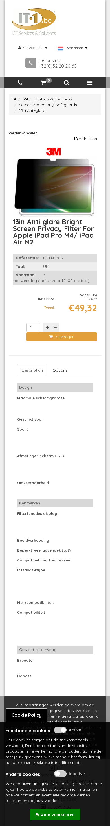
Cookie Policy (26, 715)
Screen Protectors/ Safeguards (48, 104)
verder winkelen (23, 133)
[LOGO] (34, 21)
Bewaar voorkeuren (55, 814)
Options (59, 370)
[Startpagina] (15, 99)
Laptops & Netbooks (53, 99)
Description (32, 370)
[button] (66, 83)
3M (25, 99)
